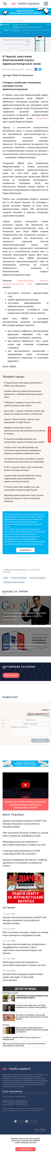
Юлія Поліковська (23, 75)
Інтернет (9, 20)
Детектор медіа (25, 988)
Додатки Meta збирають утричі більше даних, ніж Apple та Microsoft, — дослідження (23, 977)
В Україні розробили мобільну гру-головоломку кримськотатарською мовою (24, 440)
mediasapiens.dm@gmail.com (17, 1102)
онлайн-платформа (37, 578)
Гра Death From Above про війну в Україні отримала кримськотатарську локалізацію (24, 460)
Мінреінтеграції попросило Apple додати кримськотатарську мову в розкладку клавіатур (23, 498)
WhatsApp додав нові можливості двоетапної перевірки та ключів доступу (24, 843)
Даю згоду (25, 1149)
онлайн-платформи (19, 578)
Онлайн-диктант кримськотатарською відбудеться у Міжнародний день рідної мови (23, 394)
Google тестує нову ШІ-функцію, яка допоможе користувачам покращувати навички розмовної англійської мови (22, 450)
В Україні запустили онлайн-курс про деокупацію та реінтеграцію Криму (22, 488)
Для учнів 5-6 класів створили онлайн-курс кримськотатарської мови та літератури (24, 412)
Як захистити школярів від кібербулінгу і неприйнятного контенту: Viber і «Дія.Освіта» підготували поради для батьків (24, 949)
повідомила (42, 118)
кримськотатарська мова (14, 582)
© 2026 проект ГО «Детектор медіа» (15, 1100)
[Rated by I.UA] (19, 1122)
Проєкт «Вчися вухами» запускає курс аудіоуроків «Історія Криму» (22, 421)
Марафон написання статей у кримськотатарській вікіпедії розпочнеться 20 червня (25, 430)
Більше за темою (15, 591)
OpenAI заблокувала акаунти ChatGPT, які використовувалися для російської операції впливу (24, 823)
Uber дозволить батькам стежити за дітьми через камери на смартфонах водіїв (25, 834)
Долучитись (25, 549)
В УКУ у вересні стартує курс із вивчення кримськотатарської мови (23, 468)
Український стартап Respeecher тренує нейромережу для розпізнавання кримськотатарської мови (23, 478)
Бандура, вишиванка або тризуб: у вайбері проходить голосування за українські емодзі (25, 862)
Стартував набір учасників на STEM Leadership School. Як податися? (21, 852)
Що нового (19, 20)
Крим (6, 578)
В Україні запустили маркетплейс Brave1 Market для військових (23, 384)
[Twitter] (40, 69)
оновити (45, 710)
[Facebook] (36, 69)
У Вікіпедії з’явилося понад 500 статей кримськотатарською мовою (22, 404)
